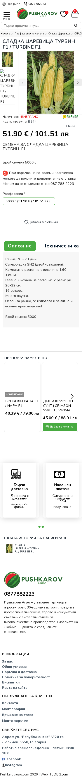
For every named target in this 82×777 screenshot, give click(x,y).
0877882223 (19, 594)
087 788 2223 (62, 183)
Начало (5, 33)
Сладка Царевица (59, 33)
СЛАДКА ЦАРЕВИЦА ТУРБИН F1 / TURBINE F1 (27, 548)
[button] (22, 82)
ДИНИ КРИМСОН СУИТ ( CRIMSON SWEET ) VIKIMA (58, 405)
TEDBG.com (58, 774)
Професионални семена (29, 33)
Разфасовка (13, 193)
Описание (20, 246)
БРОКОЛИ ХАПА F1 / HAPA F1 (22, 403)
